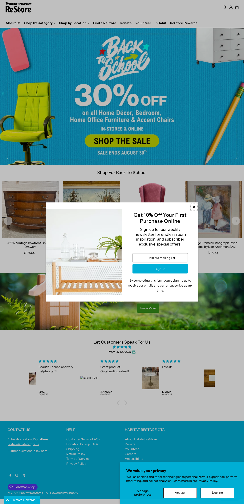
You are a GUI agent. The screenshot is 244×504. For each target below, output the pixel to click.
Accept (180, 492)
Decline (217, 492)
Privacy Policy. (208, 481)
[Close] (194, 206)
